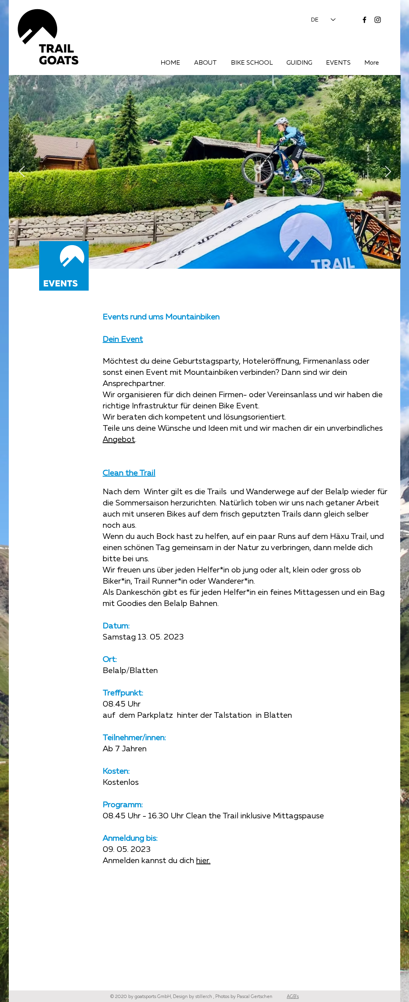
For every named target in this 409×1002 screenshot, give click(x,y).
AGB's (293, 996)
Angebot (119, 439)
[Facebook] (364, 20)
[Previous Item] (21, 172)
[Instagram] (377, 20)
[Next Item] (387, 172)
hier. (203, 860)
